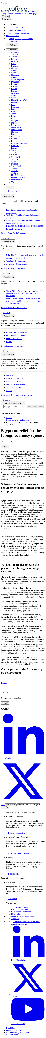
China (13, 73)
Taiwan (14, 168)
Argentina (15, 52)
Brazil (13, 64)
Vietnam (14, 182)
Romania (15, 146)
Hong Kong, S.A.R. (19, 100)
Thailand (14, 171)
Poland (14, 139)
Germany (15, 93)
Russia (14, 148)
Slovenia (14, 155)
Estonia (14, 86)
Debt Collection (17, 914)
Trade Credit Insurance (20, 907)
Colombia (15, 75)
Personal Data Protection (16, 1030)
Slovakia (14, 152)
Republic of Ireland (19, 143)
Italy (13, 111)
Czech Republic (17, 79)
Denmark (15, 82)
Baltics (14, 59)
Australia (15, 54)
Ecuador (14, 84)
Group (13, 98)
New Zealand (16, 130)
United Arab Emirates (20, 177)
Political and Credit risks (21, 912)
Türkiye (14, 173)
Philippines (15, 136)
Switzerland (16, 166)
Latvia (13, 116)
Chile (13, 70)
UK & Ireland (16, 175)
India (13, 105)
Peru (13, 134)
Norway (14, 132)
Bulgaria (14, 66)
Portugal (14, 141)
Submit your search (35, 407)
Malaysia (15, 120)
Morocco (15, 125)
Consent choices (12, 1035)
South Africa (16, 157)
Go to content (6, 3)
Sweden (14, 164)
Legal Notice (11, 1028)
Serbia (13, 150)
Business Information (19, 909)
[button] (11, 24)
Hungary (14, 102)
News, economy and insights (22, 916)
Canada (14, 68)
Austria (14, 57)
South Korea (16, 159)
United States (16, 180)
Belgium (14, 61)
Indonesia (15, 107)
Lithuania (15, 118)
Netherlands (16, 127)
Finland (14, 89)
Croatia (14, 77)
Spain (13, 161)
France (14, 91)
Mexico (14, 123)
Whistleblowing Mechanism (17, 1032)
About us (15, 919)
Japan (13, 114)
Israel (13, 109)
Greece (14, 95)
